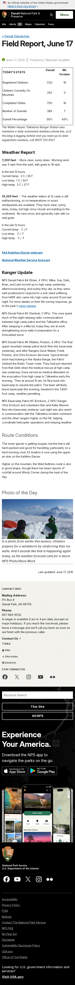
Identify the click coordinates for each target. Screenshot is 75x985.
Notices (7, 916)
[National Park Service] (4, 15)
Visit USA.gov (13, 977)
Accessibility (10, 899)
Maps (28, 24)
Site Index (11, 656)
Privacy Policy (11, 905)
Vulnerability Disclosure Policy (21, 945)
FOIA (5, 910)
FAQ (7, 650)
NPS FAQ (7, 928)
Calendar (40, 24)
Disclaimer (8, 939)
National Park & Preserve (25, 15)
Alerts (15, 24)
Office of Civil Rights (15, 957)
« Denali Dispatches (15, 36)
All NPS (37, 716)
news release (27, 306)
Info (4, 24)
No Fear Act (9, 934)
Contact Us (10, 638)
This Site (37, 707)
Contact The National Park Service (24, 922)
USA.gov (7, 951)
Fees (51, 24)
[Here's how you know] (37, 5)
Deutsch (10, 662)
